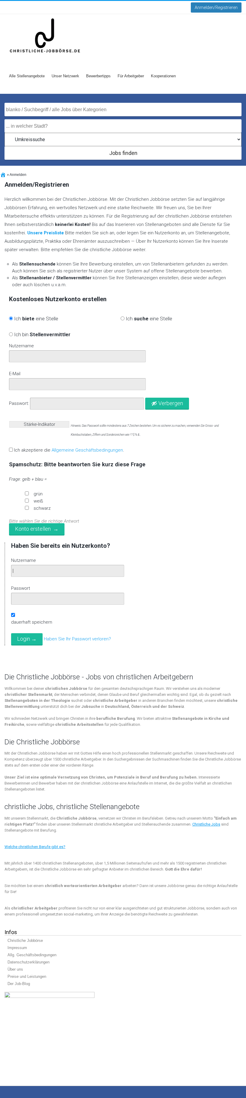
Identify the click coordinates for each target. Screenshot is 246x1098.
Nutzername (21, 346)
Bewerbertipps (98, 76)
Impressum (17, 947)
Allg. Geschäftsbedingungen (32, 955)
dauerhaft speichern (31, 622)
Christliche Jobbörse (25, 940)
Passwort (20, 588)
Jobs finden (123, 153)
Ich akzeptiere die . (69, 450)
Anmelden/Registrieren (216, 7)
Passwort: (19, 403)
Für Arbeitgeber (131, 76)
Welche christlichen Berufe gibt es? (34, 846)
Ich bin (41, 334)
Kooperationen (163, 76)
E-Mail (14, 373)
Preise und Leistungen (27, 976)
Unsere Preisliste (45, 233)
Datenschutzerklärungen (29, 962)
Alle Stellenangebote (27, 76)
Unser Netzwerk (65, 76)
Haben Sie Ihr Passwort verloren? (77, 639)
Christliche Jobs (206, 824)
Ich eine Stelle (35, 319)
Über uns (15, 969)
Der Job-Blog (19, 983)
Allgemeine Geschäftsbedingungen (87, 450)
